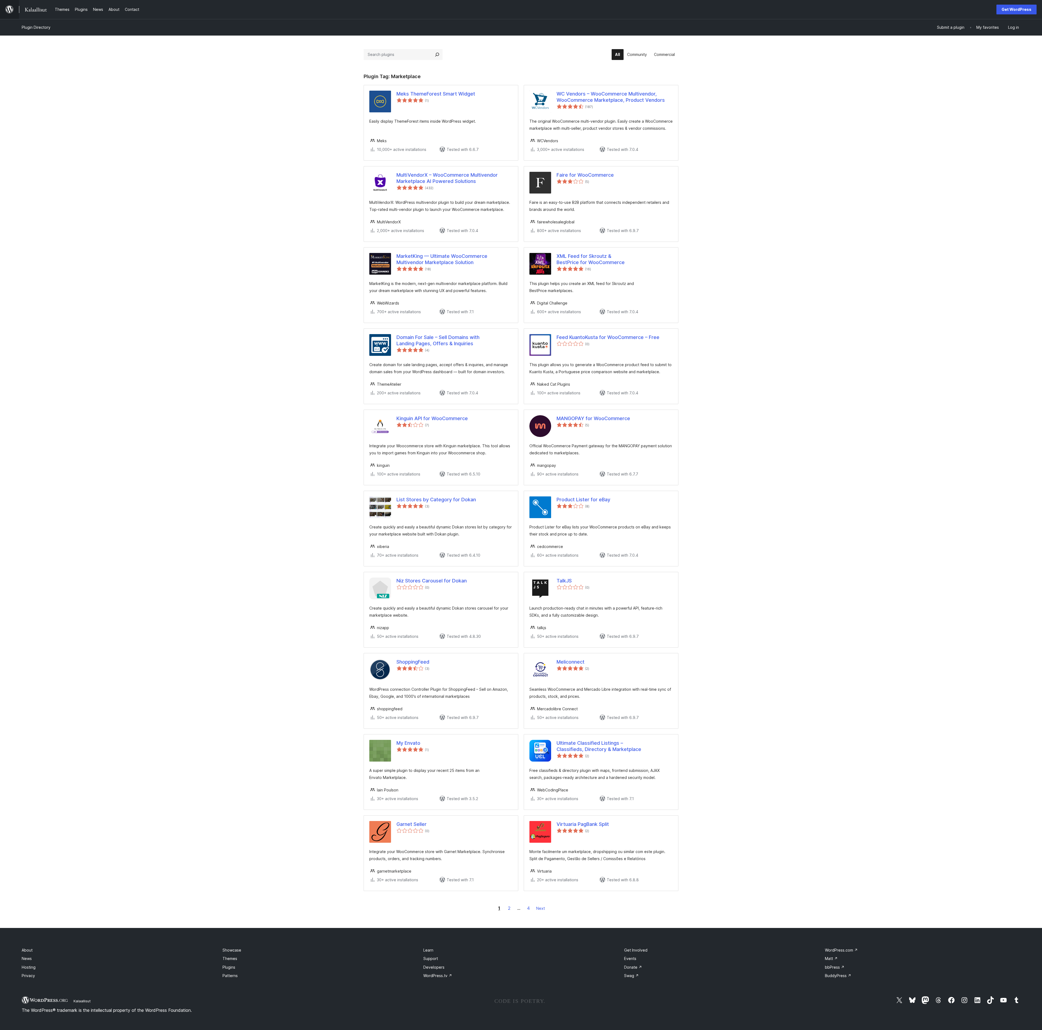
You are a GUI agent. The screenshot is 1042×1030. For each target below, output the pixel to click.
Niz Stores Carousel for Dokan (431, 581)
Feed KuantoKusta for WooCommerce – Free (608, 337)
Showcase (232, 950)
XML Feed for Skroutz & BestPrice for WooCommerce (591, 259)
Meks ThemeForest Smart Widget (435, 94)
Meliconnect (570, 662)
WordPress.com (841, 950)
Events (630, 958)
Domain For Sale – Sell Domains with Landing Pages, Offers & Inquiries (437, 340)
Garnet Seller (411, 824)
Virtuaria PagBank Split (583, 824)
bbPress (834, 967)
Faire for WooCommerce (585, 175)
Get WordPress (1016, 9)
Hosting (29, 967)
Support (430, 958)
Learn (428, 950)
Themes (230, 958)
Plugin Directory (36, 27)
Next (540, 908)
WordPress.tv (437, 975)
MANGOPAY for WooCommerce (593, 418)
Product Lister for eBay (583, 499)
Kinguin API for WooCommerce (432, 418)
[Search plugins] (437, 54)
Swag (631, 975)
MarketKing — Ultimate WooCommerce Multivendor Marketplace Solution (441, 259)
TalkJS (564, 581)
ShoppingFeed (412, 662)
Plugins (229, 967)
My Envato (408, 743)
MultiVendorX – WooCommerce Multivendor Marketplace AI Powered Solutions (447, 178)
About (27, 950)
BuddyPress (838, 975)
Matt (831, 958)
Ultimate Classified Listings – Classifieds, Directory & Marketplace (599, 746)
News (27, 958)
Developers (433, 967)
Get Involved (635, 950)
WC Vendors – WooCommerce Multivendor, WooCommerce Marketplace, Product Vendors (611, 97)
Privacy (28, 975)
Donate (633, 967)
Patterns (230, 975)
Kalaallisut (82, 1001)
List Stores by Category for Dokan (436, 499)
